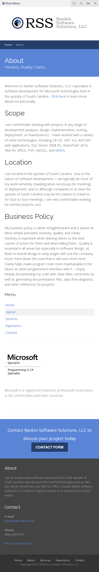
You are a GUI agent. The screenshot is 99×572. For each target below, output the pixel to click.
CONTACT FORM (50, 447)
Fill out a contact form (19, 543)
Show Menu (12, 3)
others (60, 150)
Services (11, 319)
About (10, 312)
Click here (58, 96)
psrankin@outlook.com (20, 521)
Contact (11, 332)
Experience (13, 326)
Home (10, 305)
